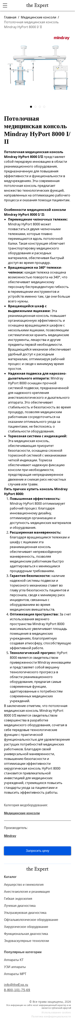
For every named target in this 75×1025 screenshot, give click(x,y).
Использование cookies (56, 1012)
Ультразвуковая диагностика (25, 912)
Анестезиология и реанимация (27, 891)
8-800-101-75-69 (17, 990)
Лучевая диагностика (20, 905)
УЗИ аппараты (15, 967)
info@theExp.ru (16, 984)
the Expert (37, 5)
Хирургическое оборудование (26, 926)
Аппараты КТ (14, 960)
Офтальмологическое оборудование (31, 919)
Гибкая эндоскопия (18, 898)
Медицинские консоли (38, 17)
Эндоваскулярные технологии (26, 941)
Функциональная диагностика (26, 934)
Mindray (10, 836)
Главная (10, 17)
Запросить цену (37, 850)
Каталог (10, 877)
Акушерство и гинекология (24, 884)
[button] (31, 107)
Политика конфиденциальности (51, 1016)
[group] (37, 68)
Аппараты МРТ (15, 974)
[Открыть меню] (5, 5)
